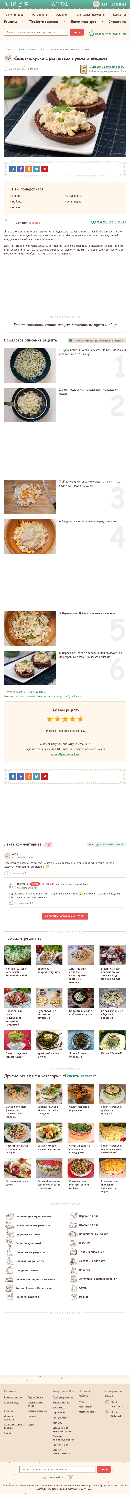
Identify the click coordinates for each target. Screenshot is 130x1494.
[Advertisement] (65, 283)
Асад (15, 854)
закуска (14, 696)
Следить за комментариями (108, 844)
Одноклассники (28, 169)
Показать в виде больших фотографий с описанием (98, 341)
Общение (62, 14)
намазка (31, 696)
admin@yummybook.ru (65, 754)
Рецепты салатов (35, 692)
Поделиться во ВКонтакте (12, 169)
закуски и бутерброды (69, 696)
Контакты (119, 14)
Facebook (20, 169)
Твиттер (36, 169)
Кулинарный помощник (90, 14)
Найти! (77, 32)
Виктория (21, 223)
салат (22, 696)
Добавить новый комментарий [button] (65, 916)
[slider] (65, 719)
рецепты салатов (46, 696)
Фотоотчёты (39, 14)
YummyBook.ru (60, 4)
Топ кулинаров (14, 14)
